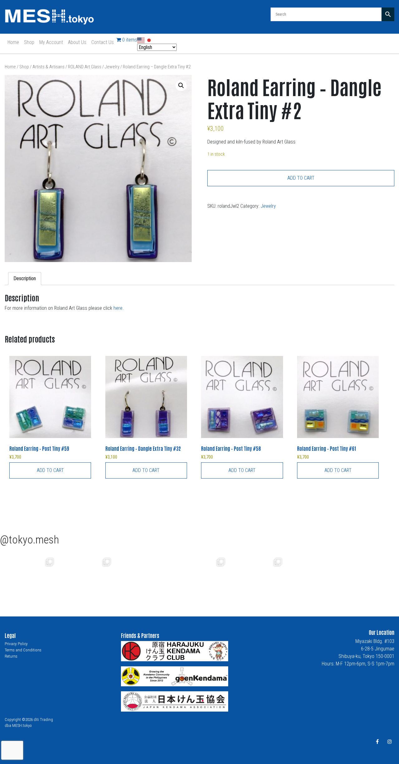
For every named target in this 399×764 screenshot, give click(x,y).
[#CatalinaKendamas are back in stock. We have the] (199, 577)
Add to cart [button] (50, 470)
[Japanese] (149, 40)
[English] (141, 40)
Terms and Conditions (23, 650)
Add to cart (301, 178)
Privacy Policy (16, 643)
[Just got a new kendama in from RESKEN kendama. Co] (256, 577)
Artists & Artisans (48, 67)
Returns (11, 656)
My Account (51, 42)
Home (13, 42)
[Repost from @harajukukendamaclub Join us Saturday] (142, 577)
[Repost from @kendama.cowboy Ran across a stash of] (28, 577)
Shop (29, 42)
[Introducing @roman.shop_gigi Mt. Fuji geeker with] (85, 577)
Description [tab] (24, 278)
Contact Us (102, 42)
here (118, 308)
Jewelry (112, 67)
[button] (181, 85)
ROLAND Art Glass (84, 67)
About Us (77, 42)
